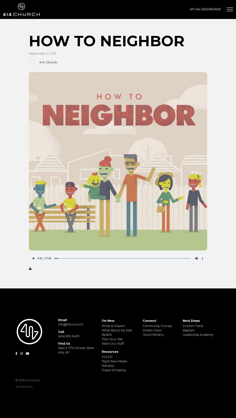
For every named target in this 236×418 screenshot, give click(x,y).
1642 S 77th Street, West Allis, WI (76, 350)
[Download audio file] (30, 268)
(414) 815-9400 (68, 336)
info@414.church (70, 324)
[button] (230, 9)
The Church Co (24, 386)
